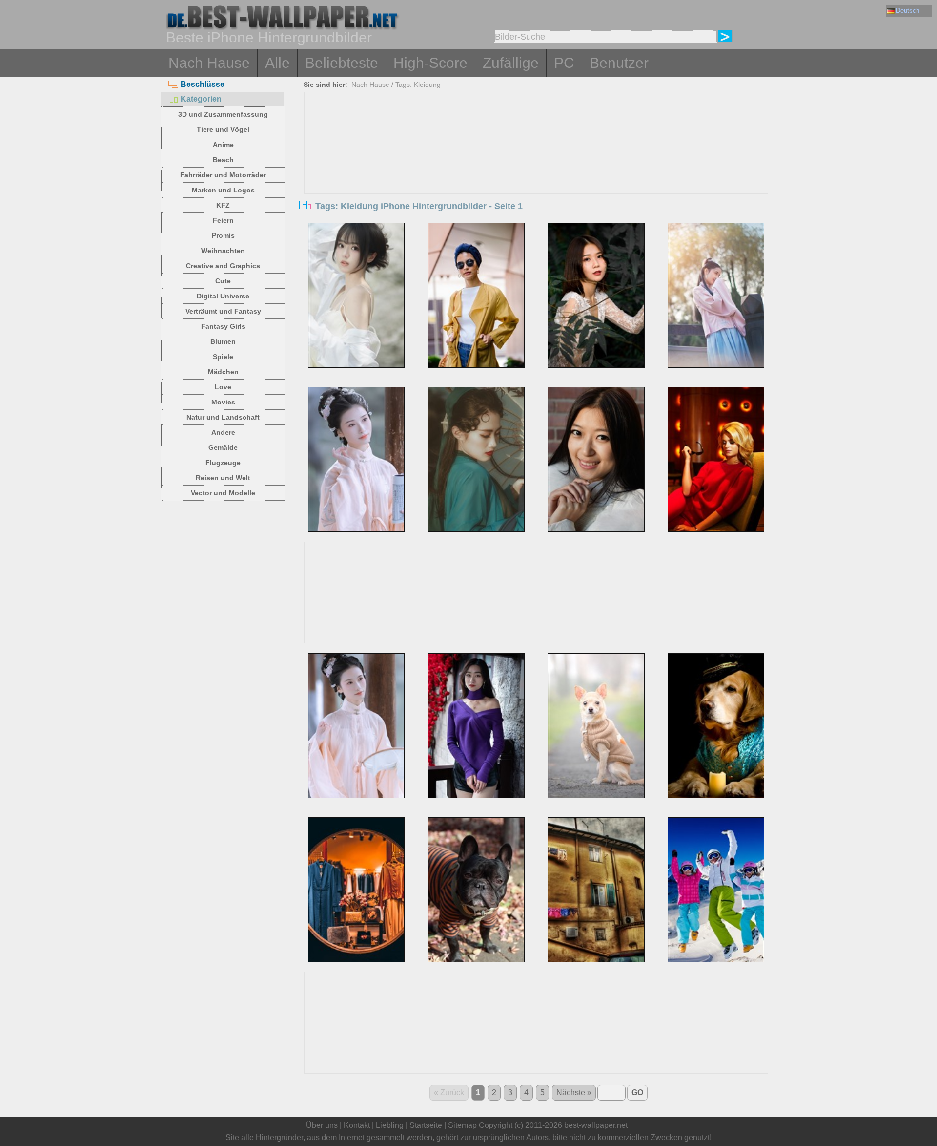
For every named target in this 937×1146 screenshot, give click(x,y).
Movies (223, 402)
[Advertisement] (536, 165)
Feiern (223, 220)
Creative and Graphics (223, 266)
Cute (223, 281)
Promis (223, 235)
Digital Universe (223, 296)
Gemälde (223, 447)
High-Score (430, 63)
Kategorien (201, 99)
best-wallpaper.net (596, 1125)
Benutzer (619, 63)
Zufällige (511, 63)
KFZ (223, 205)
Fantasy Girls (223, 326)
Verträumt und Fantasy (223, 311)
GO (637, 1092)
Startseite (425, 1125)
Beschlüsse (202, 84)
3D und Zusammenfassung (223, 114)
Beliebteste (341, 63)
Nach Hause (209, 63)
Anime (223, 145)
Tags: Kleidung (418, 84)
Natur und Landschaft (223, 417)
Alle (277, 63)
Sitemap (462, 1125)
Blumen (223, 341)
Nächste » (573, 1092)
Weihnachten (223, 251)
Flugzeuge (223, 463)
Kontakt (357, 1125)
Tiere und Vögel (223, 129)
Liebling (390, 1125)
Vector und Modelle (223, 493)
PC (564, 63)
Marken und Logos (223, 190)
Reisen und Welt (223, 478)
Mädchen (223, 372)
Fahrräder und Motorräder (223, 175)
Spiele (223, 357)
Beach (223, 160)
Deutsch (907, 10)
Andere (223, 432)
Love (223, 387)
